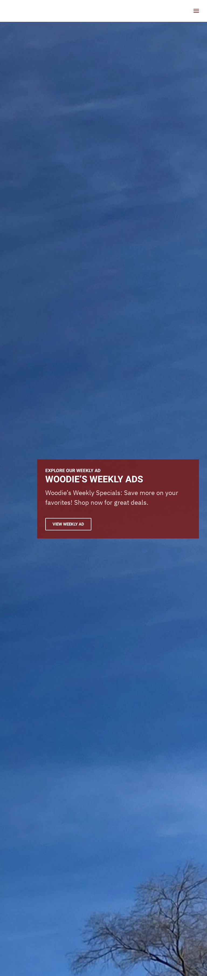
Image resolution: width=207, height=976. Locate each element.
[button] (196, 11)
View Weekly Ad (68, 524)
